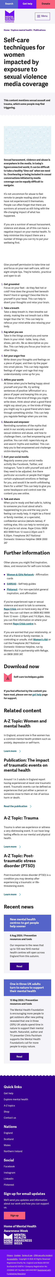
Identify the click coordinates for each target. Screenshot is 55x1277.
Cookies (17, 1255)
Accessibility (12, 1259)
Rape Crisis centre (23, 623)
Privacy (10, 1255)
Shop (6, 1111)
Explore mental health (21, 30)
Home (6, 30)
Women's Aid (40, 639)
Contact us (10, 1117)
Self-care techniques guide (29, 676)
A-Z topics (9, 1105)
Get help (27, 3)
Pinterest (12, 589)
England (8, 1133)
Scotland (9, 1139)
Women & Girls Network (20, 574)
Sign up (14, 1215)
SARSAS (11, 583)
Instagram (9, 1172)
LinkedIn (8, 1178)
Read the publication (15, 806)
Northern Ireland (13, 1151)
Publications (40, 30)
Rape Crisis (10, 609)
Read (22, 966)
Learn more (10, 751)
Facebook (9, 1166)
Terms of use (27, 1255)
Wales (7, 1145)
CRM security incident (43, 1255)
